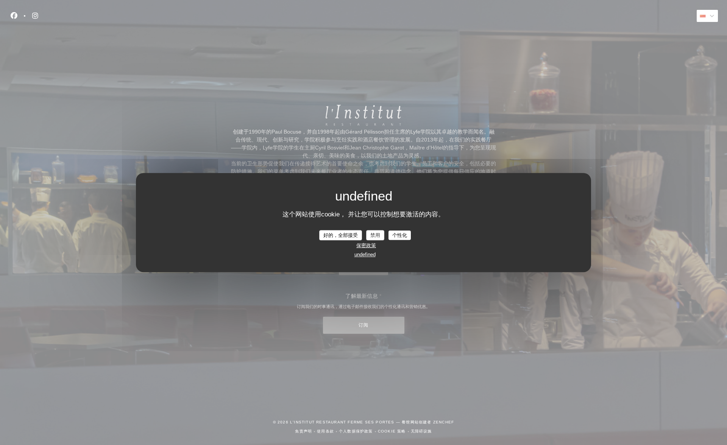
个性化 (399, 235)
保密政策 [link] (366, 245)
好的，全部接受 (340, 235)
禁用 (375, 235)
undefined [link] (365, 254)
